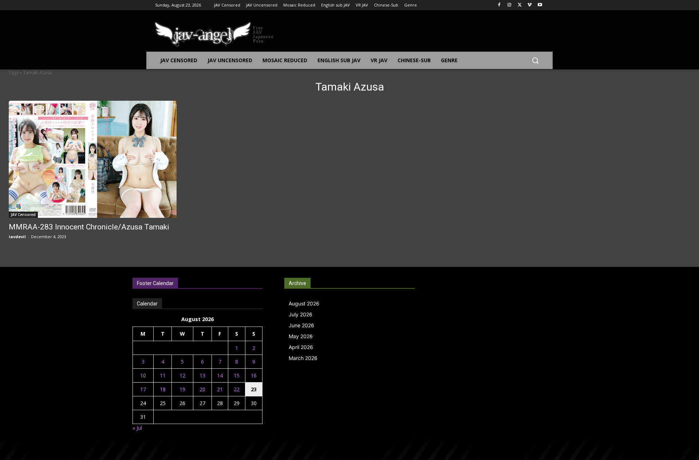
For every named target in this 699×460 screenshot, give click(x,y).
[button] (535, 60)
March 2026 (303, 358)
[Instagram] (509, 5)
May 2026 (301, 336)
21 (220, 389)
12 (182, 375)
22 (237, 389)
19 (182, 389)
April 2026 (301, 347)
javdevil (17, 236)
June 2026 (301, 325)
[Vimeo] (529, 5)
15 (237, 375)
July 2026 (300, 314)
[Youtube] (540, 5)
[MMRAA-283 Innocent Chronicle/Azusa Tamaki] (93, 159)
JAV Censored (23, 214)
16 (254, 375)
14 (220, 375)
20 (202, 389)
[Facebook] (499, 5)
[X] (520, 5)
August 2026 (304, 303)
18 (163, 389)
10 (143, 375)
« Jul (137, 427)
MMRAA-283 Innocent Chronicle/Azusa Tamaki (89, 227)
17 (143, 389)
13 (202, 375)
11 (163, 375)
